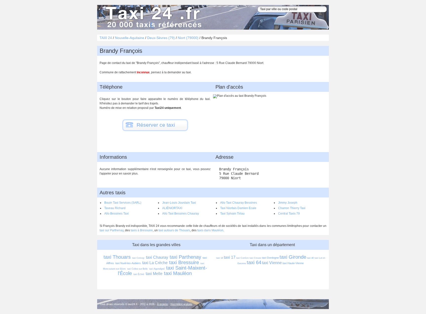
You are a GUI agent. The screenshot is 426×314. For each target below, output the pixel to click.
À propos (162, 304)
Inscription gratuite (181, 304)
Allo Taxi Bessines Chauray (180, 213)
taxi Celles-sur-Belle (137, 269)
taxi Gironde (293, 257)
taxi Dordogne (270, 257)
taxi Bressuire (184, 262)
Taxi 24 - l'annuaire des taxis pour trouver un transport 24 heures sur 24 (152, 17)
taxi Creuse (255, 258)
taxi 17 (229, 257)
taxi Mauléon (178, 273)
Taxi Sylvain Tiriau (232, 213)
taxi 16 (219, 258)
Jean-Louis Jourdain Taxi (179, 202)
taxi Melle (154, 274)
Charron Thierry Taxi (291, 208)
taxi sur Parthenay (112, 230)
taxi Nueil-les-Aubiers (128, 263)
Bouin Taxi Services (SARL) (122, 202)
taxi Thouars (117, 257)
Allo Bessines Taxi (116, 213)
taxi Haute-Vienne (293, 263)
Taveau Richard (114, 208)
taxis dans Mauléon (210, 230)
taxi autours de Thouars (174, 230)
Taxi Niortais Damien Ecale (238, 208)
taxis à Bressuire (142, 230)
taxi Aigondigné (157, 269)
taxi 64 (254, 262)
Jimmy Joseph (287, 202)
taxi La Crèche (155, 263)
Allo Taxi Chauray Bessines (238, 202)
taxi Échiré (138, 274)
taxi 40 (310, 258)
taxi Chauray (157, 257)
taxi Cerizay (138, 258)
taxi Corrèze (242, 258)
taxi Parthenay (185, 257)
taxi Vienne (272, 263)
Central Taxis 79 (289, 213)
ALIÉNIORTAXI (172, 208)
